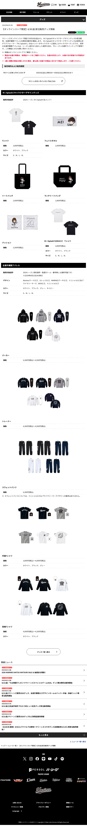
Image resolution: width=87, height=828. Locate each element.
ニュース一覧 (12, 746)
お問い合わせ (17, 803)
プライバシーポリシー (43, 803)
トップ (3, 746)
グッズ (76, 12)
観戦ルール (70, 803)
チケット (49, 12)
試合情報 (9, 12)
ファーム (36, 12)
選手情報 (23, 12)
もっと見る (43, 735)
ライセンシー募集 (17, 807)
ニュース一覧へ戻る (79, 741)
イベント (63, 12)
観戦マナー (70, 807)
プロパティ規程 (43, 807)
